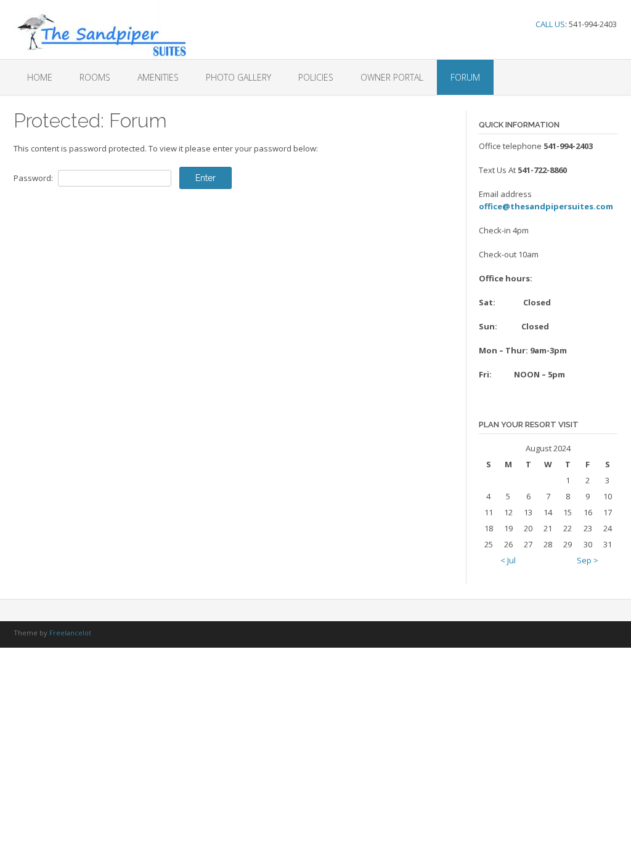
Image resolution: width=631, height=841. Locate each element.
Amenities (158, 77)
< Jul (508, 560)
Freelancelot (70, 632)
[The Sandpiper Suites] (100, 29)
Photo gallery (238, 77)
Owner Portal (391, 77)
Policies (315, 77)
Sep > (587, 560)
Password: (34, 177)
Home (39, 77)
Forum (465, 77)
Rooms (94, 77)
